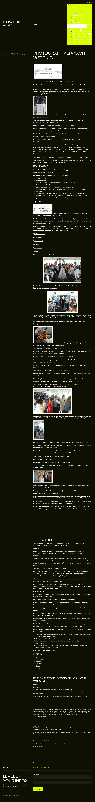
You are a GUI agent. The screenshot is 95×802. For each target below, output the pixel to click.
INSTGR (47, 767)
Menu (35, 24)
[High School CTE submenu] (81, 30)
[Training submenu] (76, 14)
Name (36, 774)
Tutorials (19, 51)
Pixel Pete (35, 684)
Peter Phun (7, 53)
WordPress (18, 795)
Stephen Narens (37, 740)
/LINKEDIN (35, 767)
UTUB (41, 767)
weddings (19, 54)
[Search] (89, 26)
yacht (23, 54)
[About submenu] (75, 20)
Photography (13, 51)
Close (69, 4)
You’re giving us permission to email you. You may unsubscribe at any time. (49, 785)
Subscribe (38, 789)
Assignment (6, 51)
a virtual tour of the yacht (46, 651)
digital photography (11, 54)
